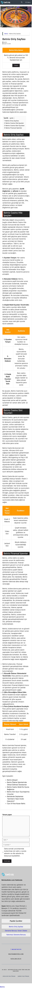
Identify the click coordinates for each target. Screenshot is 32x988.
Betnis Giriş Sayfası (16, 927)
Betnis (6, 33)
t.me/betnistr (16, 949)
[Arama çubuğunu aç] (21, 2)
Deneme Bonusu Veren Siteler (16, 931)
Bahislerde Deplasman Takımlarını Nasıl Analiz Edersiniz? (15, 799)
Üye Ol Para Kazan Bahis (16, 803)
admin (5, 42)
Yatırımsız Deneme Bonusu (16, 935)
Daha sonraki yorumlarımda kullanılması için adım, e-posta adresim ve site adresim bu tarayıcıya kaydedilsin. (15, 852)
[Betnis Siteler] (6, 2)
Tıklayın (16, 65)
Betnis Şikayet (12, 780)
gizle (11, 118)
